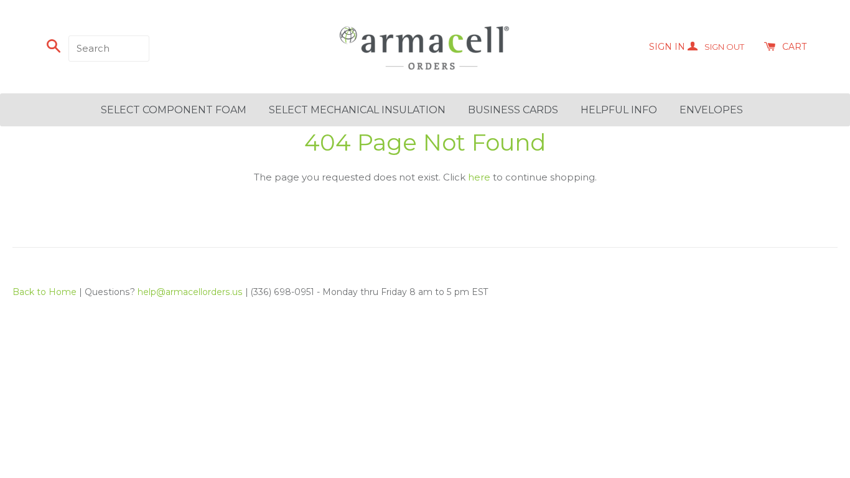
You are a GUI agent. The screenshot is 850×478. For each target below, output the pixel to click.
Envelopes (711, 110)
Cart (794, 46)
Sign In (696, 46)
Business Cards (513, 110)
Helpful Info (619, 110)
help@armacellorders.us (190, 292)
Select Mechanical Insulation (357, 110)
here (479, 177)
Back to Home (44, 292)
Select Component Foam (173, 110)
